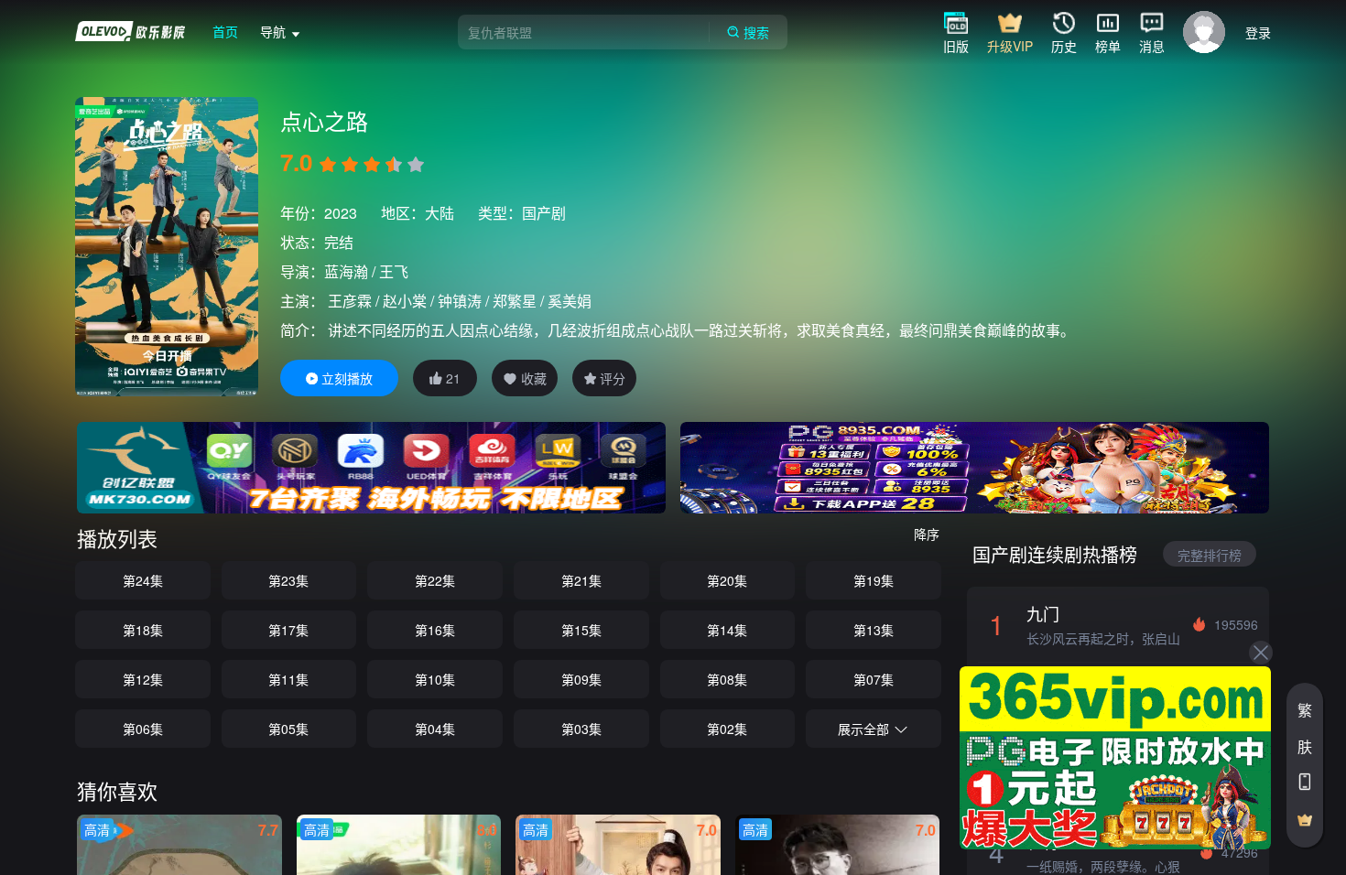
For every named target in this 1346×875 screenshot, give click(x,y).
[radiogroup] (372, 165)
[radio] (330, 165)
